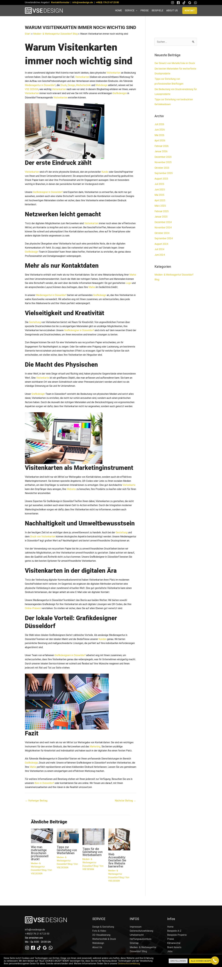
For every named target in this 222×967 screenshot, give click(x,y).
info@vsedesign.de (82, 2)
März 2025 (160, 205)
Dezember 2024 (163, 222)
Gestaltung (35, 322)
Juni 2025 (159, 189)
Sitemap (134, 943)
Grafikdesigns (120, 93)
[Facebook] (178, 2)
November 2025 (163, 162)
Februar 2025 (161, 211)
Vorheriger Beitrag (36, 800)
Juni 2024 (159, 254)
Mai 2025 (159, 195)
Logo (128, 283)
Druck (63, 85)
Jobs (169, 951)
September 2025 (163, 173)
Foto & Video (99, 930)
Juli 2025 (159, 184)
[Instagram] (172, 2)
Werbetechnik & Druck (104, 939)
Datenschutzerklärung (141, 930)
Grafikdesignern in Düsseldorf (70, 655)
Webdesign (102, 85)
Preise (170, 939)
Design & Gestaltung (103, 926)
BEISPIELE (157, 10)
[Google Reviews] (189, 2)
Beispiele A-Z (174, 930)
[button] (189, 10)
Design (71, 85)
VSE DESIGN (31, 89)
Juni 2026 (159, 129)
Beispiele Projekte (177, 934)
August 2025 (161, 178)
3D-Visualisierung (101, 934)
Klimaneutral (173, 943)
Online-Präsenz (33, 608)
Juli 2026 (159, 124)
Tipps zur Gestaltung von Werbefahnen (67, 850)
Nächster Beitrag (125, 800)
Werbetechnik (83, 85)
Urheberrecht (137, 934)
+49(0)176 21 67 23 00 (37, 933)
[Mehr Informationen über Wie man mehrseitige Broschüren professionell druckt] (42, 835)
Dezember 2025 (163, 156)
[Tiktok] (184, 2)
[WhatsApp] (195, 2)
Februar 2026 (161, 146)
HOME (118, 10)
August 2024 (161, 243)
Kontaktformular (60, 2)
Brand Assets (174, 947)
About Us (97, 947)
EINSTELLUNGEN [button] (178, 961)
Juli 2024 (159, 249)
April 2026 (159, 140)
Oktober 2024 (161, 233)
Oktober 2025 (161, 167)
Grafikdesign (31, 251)
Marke (132, 274)
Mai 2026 (159, 135)
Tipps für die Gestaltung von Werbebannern (92, 852)
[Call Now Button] (215, 960)
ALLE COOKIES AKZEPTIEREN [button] (203, 961)
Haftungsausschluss (140, 939)
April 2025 (159, 200)
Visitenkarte (42, 377)
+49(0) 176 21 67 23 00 (107, 2)
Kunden (102, 639)
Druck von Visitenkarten (42, 536)
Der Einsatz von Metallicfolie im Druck (174, 63)
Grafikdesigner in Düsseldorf (48, 192)
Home (170, 926)
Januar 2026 (160, 151)
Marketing (95, 746)
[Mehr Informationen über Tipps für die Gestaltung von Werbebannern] (93, 836)
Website (71, 489)
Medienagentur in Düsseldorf (40, 85)
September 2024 (163, 238)
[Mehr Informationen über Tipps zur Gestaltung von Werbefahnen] (68, 835)
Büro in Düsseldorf (45, 783)
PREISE (144, 10)
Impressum (136, 926)
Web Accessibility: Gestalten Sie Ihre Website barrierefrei (117, 860)
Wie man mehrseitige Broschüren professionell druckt (39, 853)
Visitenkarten (113, 72)
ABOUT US (172, 10)
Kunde (104, 171)
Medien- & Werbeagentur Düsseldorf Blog (38, 866)
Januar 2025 (160, 216)
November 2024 (163, 227)
